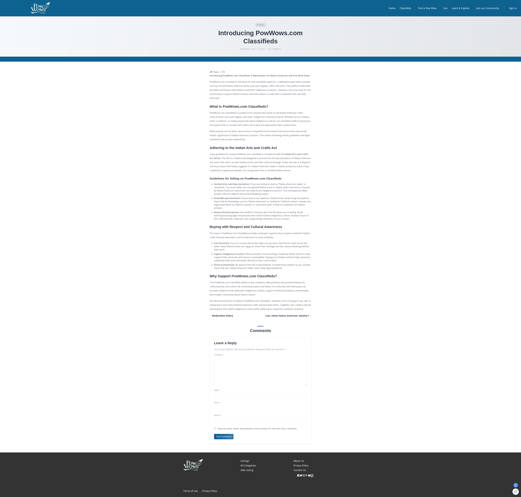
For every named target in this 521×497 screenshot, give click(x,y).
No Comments (274, 49)
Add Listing (247, 470)
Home (392, 8)
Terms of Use (190, 491)
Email (217, 403)
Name (217, 390)
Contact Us (299, 470)
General (260, 25)
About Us (298, 460)
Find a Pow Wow (427, 8)
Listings (245, 460)
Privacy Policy (300, 465)
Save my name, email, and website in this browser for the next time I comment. (257, 428)
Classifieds (405, 8)
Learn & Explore (460, 8)
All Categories (248, 465)
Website (217, 415)
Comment (219, 355)
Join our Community (487, 8)
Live (445, 8)
